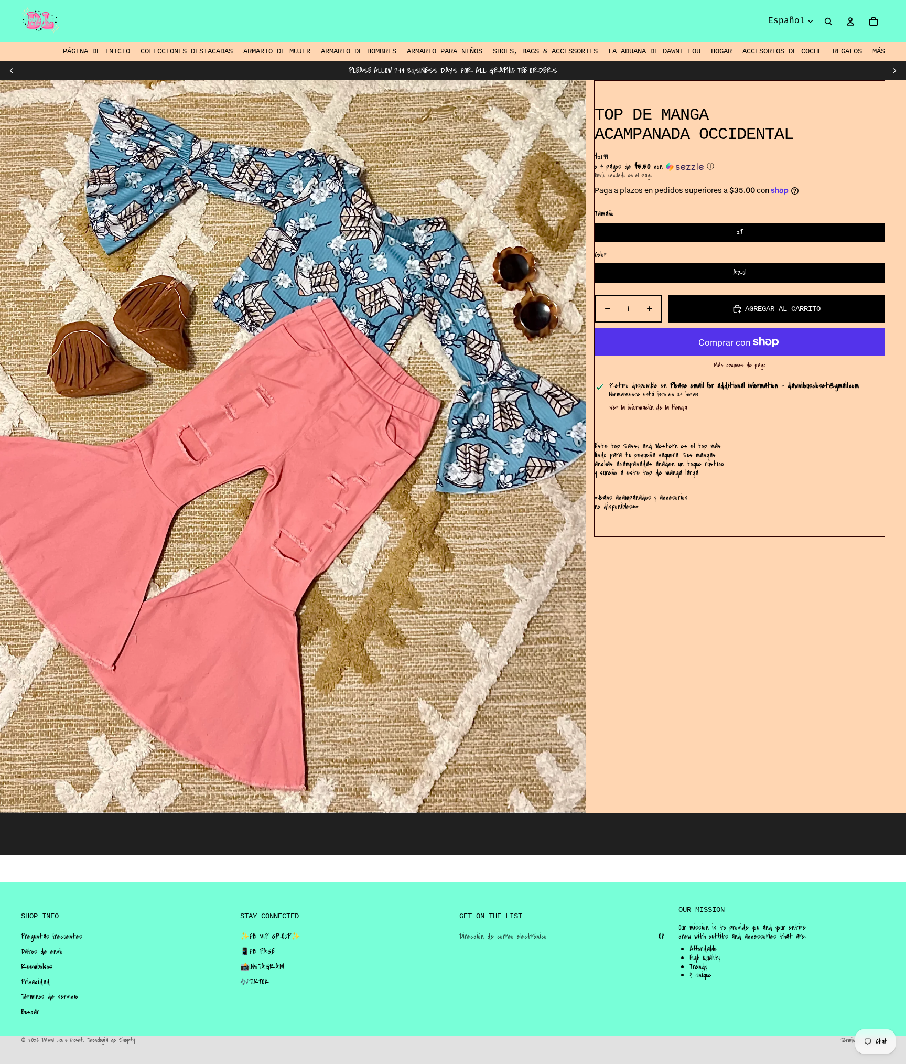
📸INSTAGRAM (262, 967)
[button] (740, 167)
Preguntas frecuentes (51, 936)
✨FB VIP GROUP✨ (270, 936)
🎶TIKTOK (254, 982)
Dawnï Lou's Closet (62, 1040)
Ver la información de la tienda (648, 407)
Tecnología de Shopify (111, 1040)
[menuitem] (878, 51)
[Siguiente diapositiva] (894, 70)
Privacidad (35, 982)
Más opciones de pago (739, 365)
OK (662, 936)
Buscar (30, 1012)
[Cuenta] (850, 21)
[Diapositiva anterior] (11, 70)
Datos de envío (42, 952)
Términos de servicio (49, 997)
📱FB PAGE (257, 952)
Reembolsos (36, 967)
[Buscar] (828, 21)
